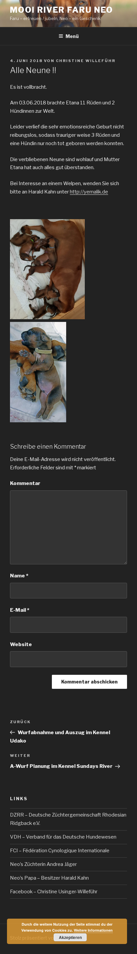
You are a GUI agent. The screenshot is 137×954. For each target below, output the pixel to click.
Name (19, 576)
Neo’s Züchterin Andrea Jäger (43, 864)
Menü (72, 36)
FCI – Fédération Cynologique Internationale (59, 851)
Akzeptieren (70, 937)
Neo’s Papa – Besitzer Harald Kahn (49, 878)
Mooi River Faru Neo (61, 10)
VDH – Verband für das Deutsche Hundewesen (63, 837)
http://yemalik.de (89, 192)
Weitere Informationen (93, 930)
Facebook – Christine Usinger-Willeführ (53, 892)
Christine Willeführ (85, 60)
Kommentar (25, 483)
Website (21, 644)
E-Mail (19, 610)
